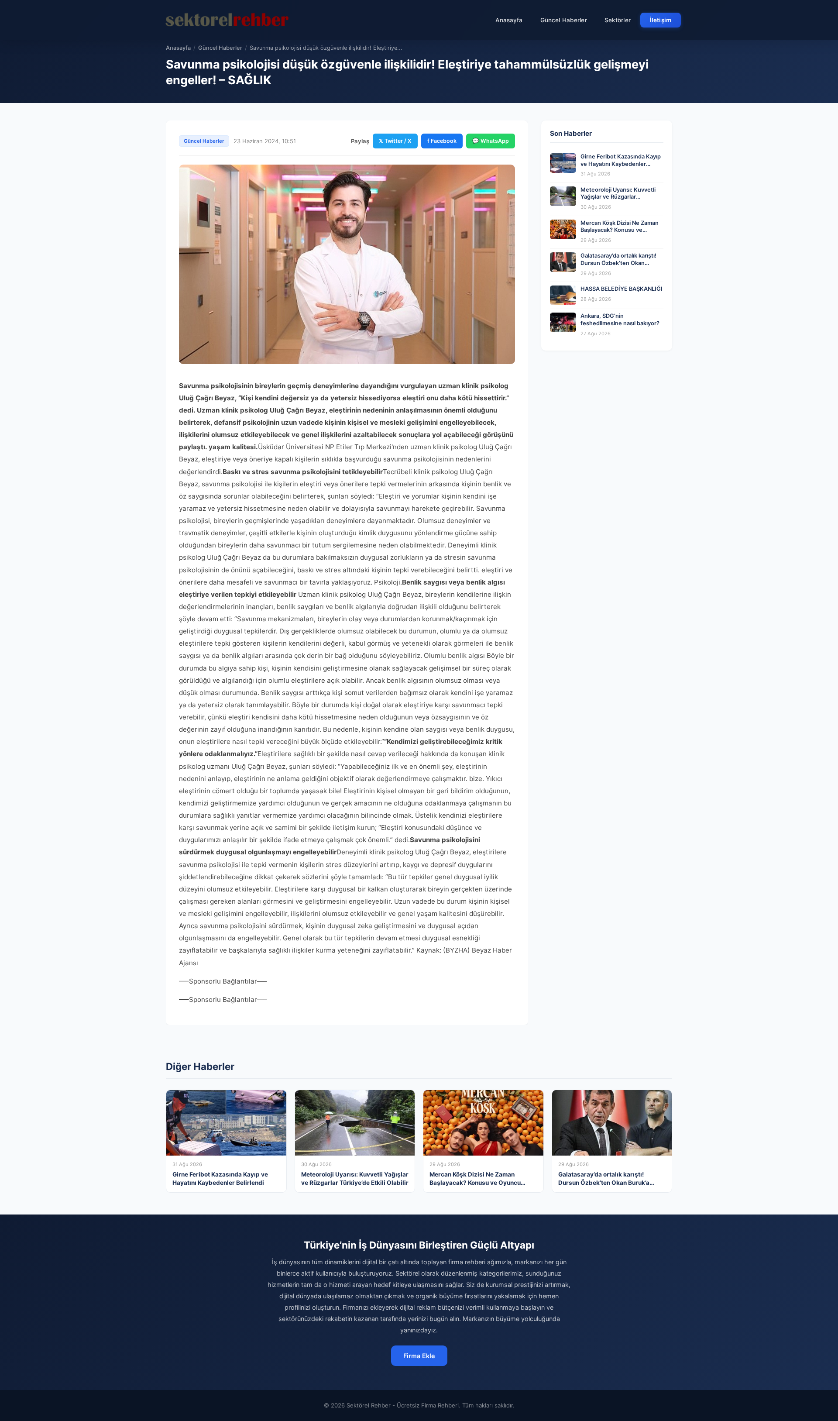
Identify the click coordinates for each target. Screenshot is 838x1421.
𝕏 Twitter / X (395, 141)
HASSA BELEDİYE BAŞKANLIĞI (621, 289)
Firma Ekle (419, 1355)
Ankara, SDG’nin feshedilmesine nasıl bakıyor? (619, 320)
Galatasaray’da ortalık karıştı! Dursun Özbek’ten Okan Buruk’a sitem (618, 262)
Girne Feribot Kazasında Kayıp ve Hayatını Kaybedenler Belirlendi (620, 163)
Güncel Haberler (563, 20)
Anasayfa (509, 20)
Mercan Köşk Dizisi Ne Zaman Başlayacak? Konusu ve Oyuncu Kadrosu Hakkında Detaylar (619, 234)
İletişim (660, 20)
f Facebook (442, 141)
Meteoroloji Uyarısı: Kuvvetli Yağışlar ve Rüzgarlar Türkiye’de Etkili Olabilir (618, 196)
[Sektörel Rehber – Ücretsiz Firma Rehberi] (226, 20)
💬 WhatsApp (490, 141)
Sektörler (617, 20)
